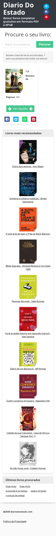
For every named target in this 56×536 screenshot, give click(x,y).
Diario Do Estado (18, 9)
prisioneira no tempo (16, 490)
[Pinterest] (46, 17)
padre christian (38, 490)
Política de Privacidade (14, 521)
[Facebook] (46, 12)
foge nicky (11, 486)
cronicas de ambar (15, 495)
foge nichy (25, 486)
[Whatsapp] (24, 119)
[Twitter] (46, 6)
